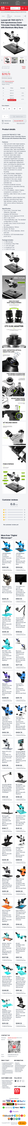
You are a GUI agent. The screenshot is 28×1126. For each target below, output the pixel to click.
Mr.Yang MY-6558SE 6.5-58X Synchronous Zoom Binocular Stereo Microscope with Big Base (20, 789)
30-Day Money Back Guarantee (7, 1085)
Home (3, 16)
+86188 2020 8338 (12, 1037)
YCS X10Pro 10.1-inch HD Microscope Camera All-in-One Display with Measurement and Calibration (20, 591)
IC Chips (4, 1069)
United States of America (17, 3)
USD (24, 3)
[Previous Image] (3, 42)
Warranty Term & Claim (7, 1082)
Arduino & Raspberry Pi (7, 1070)
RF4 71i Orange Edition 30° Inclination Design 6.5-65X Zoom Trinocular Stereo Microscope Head (21, 883)
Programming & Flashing (7, 1062)
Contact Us (17, 1064)
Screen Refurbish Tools (7, 1066)
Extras (3, 1074)
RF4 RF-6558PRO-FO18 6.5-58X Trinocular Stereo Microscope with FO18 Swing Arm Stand (21, 948)
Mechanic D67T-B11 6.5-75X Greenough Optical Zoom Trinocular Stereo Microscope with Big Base (7, 883)
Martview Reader (19, 1070)
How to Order (18, 1071)
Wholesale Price (12, 100)
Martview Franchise (19, 1067)
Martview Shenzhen (9, 81)
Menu (7, 8)
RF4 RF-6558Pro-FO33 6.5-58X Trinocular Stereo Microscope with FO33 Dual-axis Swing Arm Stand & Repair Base (7, 981)
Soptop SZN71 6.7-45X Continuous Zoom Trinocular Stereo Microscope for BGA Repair (20, 852)
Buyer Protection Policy (7, 1080)
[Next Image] (24, 42)
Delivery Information (6, 1081)
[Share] (25, 16)
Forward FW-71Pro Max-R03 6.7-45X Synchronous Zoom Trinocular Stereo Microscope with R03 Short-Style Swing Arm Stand (21, 723)
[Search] (19, 8)
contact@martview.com (13, 1054)
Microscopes (18, 16)
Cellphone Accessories (7, 1071)
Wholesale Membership (20, 1065)
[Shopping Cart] (23, 8)
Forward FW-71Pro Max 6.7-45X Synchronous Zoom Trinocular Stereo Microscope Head (21, 688)
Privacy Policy (5, 1086)
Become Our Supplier (20, 1066)
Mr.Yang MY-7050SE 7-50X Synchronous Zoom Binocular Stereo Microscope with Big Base (7, 820)
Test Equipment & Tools (9, 16)
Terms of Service (6, 1087)
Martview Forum (18, 1069)
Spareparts (4, 1067)
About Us (17, 1062)
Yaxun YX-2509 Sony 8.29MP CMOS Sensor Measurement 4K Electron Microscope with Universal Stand (21, 622)
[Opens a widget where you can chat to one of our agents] (22, 1123)
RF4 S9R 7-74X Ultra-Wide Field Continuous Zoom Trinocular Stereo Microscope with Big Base (7, 655)
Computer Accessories (7, 1072)
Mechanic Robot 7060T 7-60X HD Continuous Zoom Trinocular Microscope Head (7, 589)
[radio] (4, 108)
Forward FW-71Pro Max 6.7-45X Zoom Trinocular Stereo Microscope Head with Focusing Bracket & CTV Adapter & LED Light (7, 723)
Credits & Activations (7, 1064)
